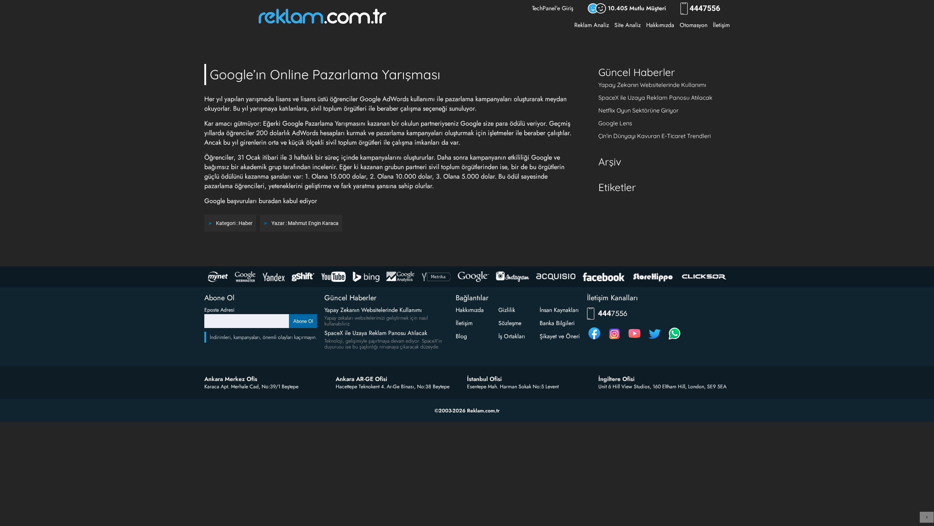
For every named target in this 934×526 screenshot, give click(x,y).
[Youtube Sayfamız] (634, 339)
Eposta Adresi (219, 309)
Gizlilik (506, 310)
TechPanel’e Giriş (552, 8)
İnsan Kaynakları (559, 310)
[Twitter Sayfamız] (654, 339)
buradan (270, 201)
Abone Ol (303, 321)
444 (705, 8)
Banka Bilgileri (557, 323)
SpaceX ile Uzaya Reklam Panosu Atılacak (655, 97)
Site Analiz (627, 25)
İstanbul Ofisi (484, 379)
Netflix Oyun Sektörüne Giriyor (638, 110)
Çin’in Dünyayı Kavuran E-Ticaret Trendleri (654, 136)
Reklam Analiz (591, 25)
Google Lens (615, 123)
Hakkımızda (660, 25)
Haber (245, 223)
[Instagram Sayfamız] (614, 339)
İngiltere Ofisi (616, 379)
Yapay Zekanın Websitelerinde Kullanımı (652, 84)
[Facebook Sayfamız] (594, 339)
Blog (461, 336)
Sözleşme (509, 323)
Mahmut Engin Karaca (313, 223)
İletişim (721, 25)
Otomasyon (693, 25)
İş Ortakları (511, 336)
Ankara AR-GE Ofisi (361, 379)
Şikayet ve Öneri (560, 336)
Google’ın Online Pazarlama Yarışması (325, 74)
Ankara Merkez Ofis (230, 379)
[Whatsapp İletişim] (674, 339)
